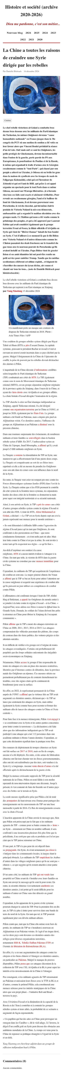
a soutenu (18, 455)
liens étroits (17, 392)
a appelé (24, 599)
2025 (36, 32)
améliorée (45, 885)
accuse (24, 662)
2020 (40, 39)
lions (55, 825)
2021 (31, 39)
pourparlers (12, 800)
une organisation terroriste (22, 409)
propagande (11, 849)
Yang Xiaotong (14, 291)
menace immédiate (44, 561)
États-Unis (39, 413)
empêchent (45, 857)
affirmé (8, 578)
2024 (45, 32)
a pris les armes (43, 504)
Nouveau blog (15, 32)
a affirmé (42, 445)
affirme (12, 624)
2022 (23, 39)
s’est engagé (52, 719)
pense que (25, 963)
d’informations (40, 369)
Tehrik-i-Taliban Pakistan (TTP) (36, 942)
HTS (34, 377)
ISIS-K (17, 942)
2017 (22, 751)
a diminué (42, 424)
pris (27, 345)
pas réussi (50, 849)
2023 (53, 32)
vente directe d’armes (42, 766)
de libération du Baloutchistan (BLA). (28, 946)
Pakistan (22, 959)
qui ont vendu (43, 874)
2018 (30, 751)
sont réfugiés (35, 437)
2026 (28, 32)
